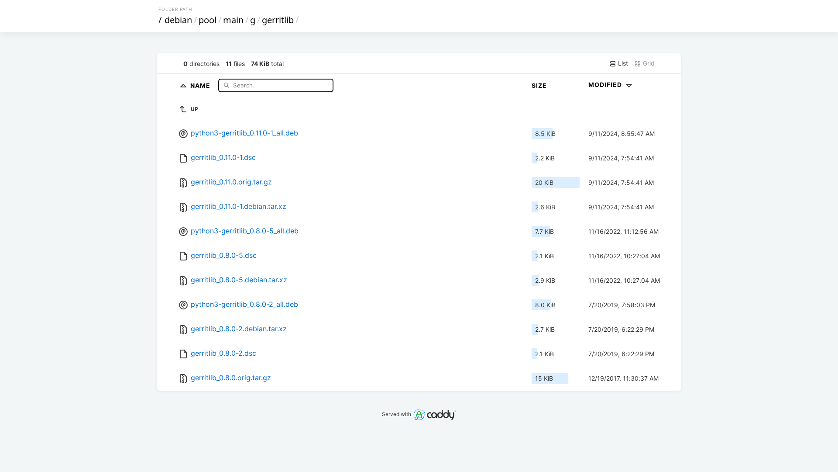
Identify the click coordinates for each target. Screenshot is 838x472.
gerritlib (278, 20)
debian (178, 20)
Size (539, 85)
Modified (606, 84)
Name (201, 85)
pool (207, 20)
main (233, 20)
